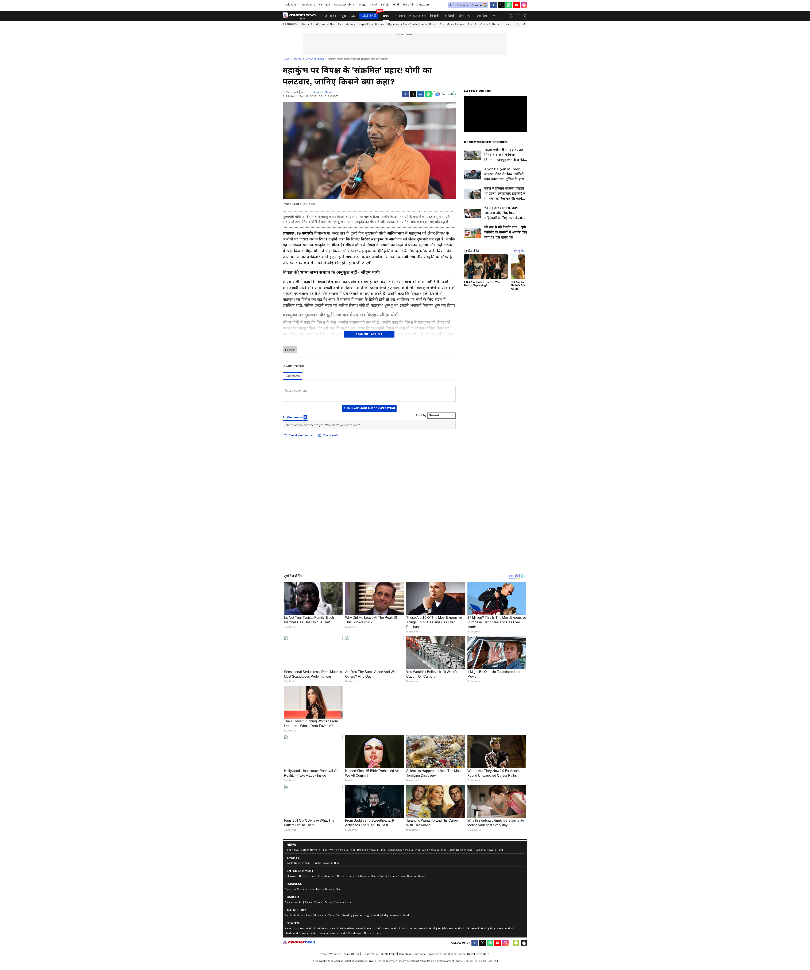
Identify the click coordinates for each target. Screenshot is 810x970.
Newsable (308, 4)
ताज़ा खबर (328, 16)
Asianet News (322, 92)
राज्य (386, 16)
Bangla (385, 4)
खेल (461, 16)
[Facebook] (493, 5)
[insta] (524, 5)
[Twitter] (501, 5)
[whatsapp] (508, 5)
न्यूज (343, 16)
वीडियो (449, 16)
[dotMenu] (495, 15)
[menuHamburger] (518, 16)
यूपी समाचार (289, 349)
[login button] (512, 16)
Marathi (408, 4)
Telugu (361, 4)
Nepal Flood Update (372, 24)
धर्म (470, 16)
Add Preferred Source (466, 5)
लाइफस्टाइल (417, 16)
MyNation (422, 4)
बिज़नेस (435, 16)
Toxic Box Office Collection (485, 24)
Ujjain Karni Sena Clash (402, 24)
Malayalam (291, 4)
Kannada (324, 4)
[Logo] (301, 16)
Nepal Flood (310, 24)
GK (352, 16)
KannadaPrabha (343, 4)
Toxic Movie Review (452, 24)
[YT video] (516, 5)
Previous (518, 24)
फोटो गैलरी (368, 16)
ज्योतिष (482, 16)
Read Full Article (369, 334)
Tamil (373, 4)
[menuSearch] (525, 16)
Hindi (396, 4)
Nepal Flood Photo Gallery (338, 24)
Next (524, 24)
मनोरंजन (399, 16)
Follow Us (448, 94)
